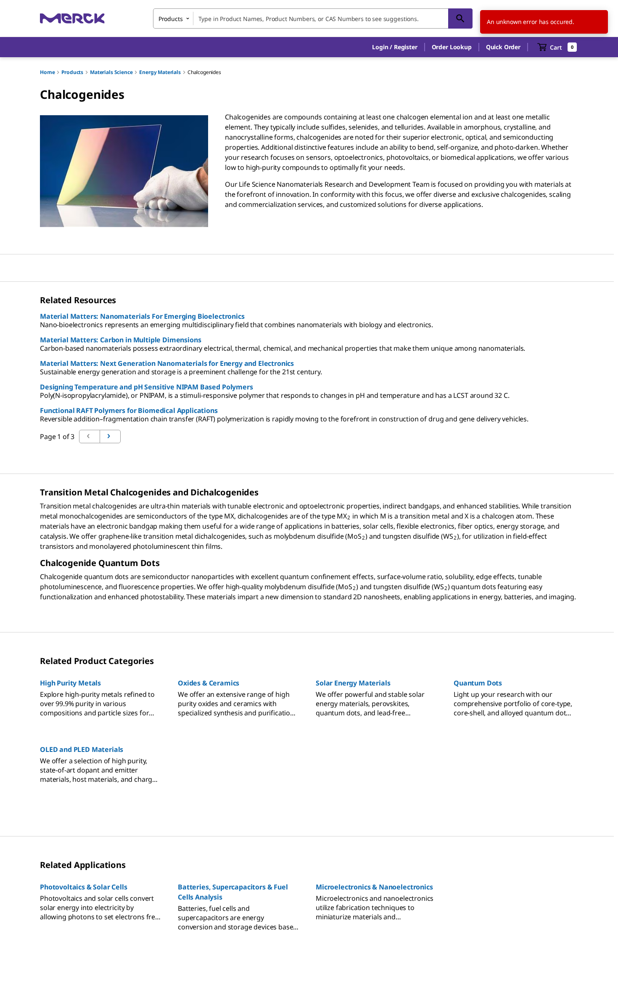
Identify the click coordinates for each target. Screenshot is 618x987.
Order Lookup (452, 47)
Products (72, 72)
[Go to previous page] (110, 436)
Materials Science (111, 72)
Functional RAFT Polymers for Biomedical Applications (129, 410)
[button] (394, 47)
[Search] (460, 18)
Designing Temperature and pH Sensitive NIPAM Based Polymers (146, 387)
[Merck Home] (72, 18)
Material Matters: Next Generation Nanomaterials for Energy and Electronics (167, 363)
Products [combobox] (170, 19)
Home (47, 72)
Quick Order (503, 47)
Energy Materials (159, 72)
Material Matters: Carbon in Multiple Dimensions (120, 340)
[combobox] (313, 18)
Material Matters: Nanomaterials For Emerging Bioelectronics (142, 316)
